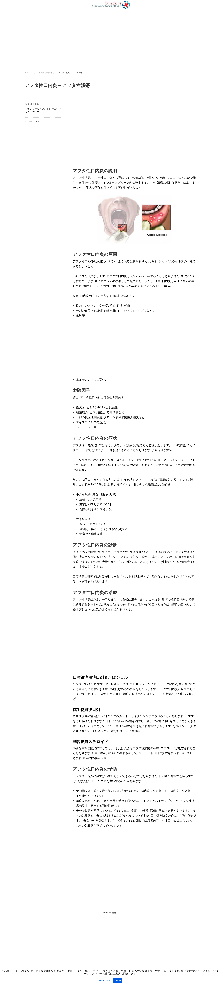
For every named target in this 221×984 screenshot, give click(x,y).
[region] (110, 37)
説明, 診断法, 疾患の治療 (44, 73)
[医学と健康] (110, 5)
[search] (194, 5)
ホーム (27, 73)
